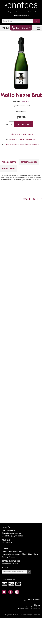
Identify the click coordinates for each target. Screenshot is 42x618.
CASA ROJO (25, 102)
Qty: (7, 124)
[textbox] (17, 21)
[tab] (9, 162)
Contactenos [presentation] (8, 169)
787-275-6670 (7, 543)
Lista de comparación (32, 601)
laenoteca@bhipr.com (10, 564)
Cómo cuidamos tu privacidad (29, 609)
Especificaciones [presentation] (29, 162)
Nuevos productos (33, 599)
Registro (11, 12)
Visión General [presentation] (9, 162)
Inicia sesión (22, 12)
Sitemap (37, 605)
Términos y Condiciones (31, 607)
